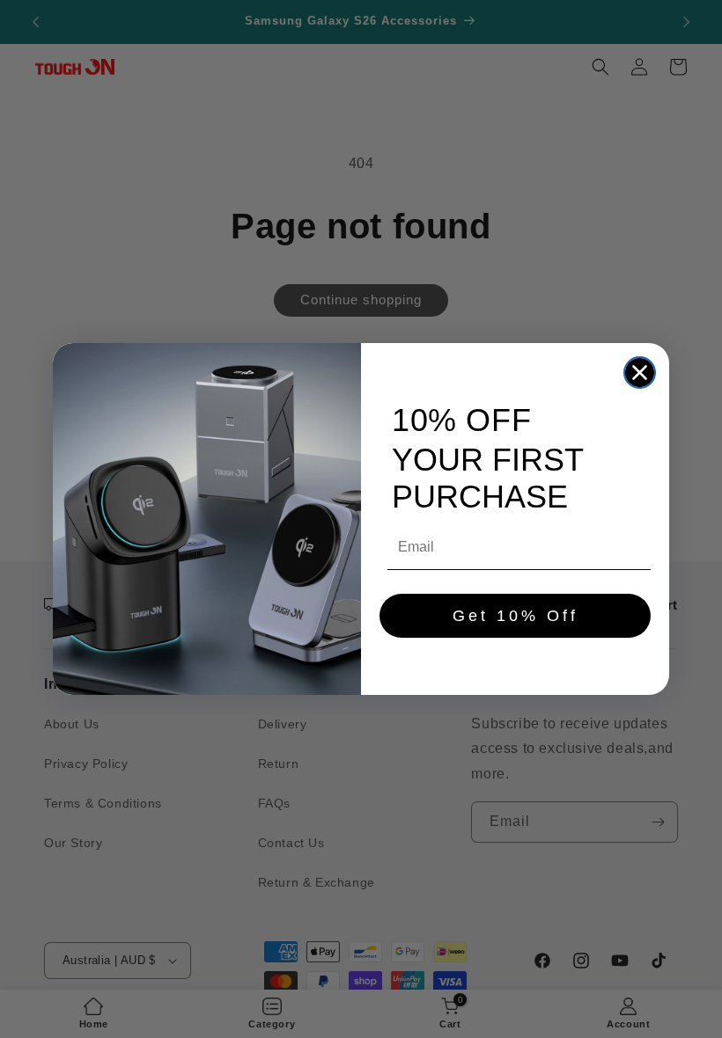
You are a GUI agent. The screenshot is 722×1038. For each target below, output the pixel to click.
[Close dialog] (639, 372)
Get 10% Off (515, 616)
